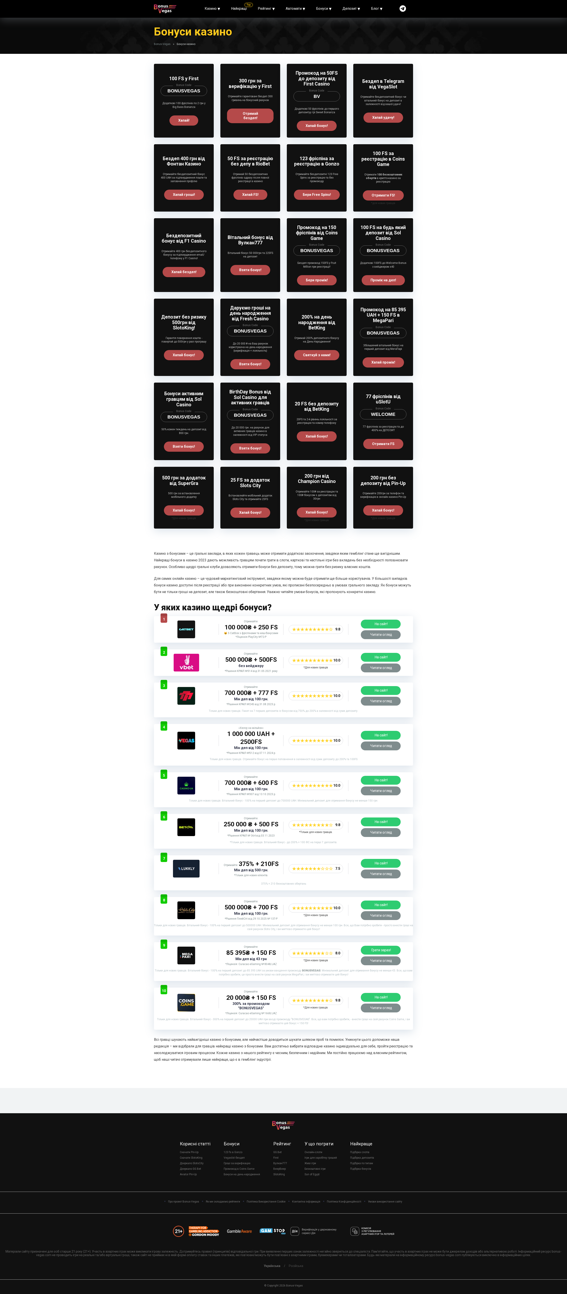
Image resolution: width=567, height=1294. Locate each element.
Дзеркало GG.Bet (190, 1168)
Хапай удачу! (383, 117)
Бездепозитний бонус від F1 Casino (184, 238)
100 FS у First (184, 78)
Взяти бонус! (250, 270)
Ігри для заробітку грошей (321, 1157)
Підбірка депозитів (362, 1157)
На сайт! (381, 624)
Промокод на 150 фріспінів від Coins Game (317, 233)
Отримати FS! (383, 195)
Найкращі (239, 8)
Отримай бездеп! (250, 115)
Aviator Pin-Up (188, 1174)
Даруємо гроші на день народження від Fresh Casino (250, 313)
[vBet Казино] (186, 670)
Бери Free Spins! (317, 195)
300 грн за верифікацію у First (250, 83)
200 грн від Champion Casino (317, 478)
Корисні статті (195, 1143)
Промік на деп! (383, 280)
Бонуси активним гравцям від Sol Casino (183, 399)
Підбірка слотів (359, 1152)
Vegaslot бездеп (234, 1157)
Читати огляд (381, 634)
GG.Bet (277, 1152)
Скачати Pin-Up (189, 1152)
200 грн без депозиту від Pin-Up (383, 480)
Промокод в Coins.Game (239, 1168)
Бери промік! (317, 280)
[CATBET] (186, 637)
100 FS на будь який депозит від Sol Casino (383, 233)
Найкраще (361, 1143)
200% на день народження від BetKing (316, 322)
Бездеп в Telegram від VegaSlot (383, 84)
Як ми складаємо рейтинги (223, 1201)
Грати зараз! (381, 950)
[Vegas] (186, 748)
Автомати (294, 8)
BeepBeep (279, 1168)
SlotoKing (279, 1174)
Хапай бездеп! (183, 272)
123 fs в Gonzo (233, 1152)
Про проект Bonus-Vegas (183, 1201)
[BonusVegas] (165, 7)
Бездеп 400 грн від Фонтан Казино (184, 161)
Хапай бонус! (317, 126)
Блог (375, 8)
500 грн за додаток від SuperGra (184, 480)
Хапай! (183, 120)
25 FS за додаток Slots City (250, 482)
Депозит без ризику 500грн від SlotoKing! (183, 322)
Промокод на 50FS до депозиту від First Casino (317, 78)
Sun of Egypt (312, 1174)
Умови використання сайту (385, 1201)
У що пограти (319, 1143)
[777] (186, 703)
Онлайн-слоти (313, 1152)
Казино (211, 8)
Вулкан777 (280, 1163)
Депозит (349, 8)
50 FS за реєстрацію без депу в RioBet (250, 161)
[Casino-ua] (186, 793)
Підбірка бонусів (360, 1168)
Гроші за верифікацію (237, 1163)
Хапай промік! (383, 362)
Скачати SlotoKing (191, 1157)
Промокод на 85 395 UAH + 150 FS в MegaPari (383, 315)
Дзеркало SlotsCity (192, 1163)
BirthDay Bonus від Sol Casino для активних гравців (250, 397)
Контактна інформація (306, 1201)
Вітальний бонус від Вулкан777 (250, 240)
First (276, 1157)
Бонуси (322, 8)
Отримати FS (383, 444)
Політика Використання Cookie (266, 1201)
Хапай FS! (250, 195)
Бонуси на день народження (242, 1174)
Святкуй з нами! (316, 355)
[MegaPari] (186, 963)
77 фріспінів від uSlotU (383, 399)
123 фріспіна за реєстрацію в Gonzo (316, 161)
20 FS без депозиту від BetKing (317, 406)
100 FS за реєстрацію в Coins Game (383, 159)
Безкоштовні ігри (315, 1168)
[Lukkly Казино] (186, 876)
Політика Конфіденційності (344, 1201)
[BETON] (186, 835)
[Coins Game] (186, 1010)
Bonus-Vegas (162, 44)
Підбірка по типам (361, 1163)
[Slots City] (186, 918)
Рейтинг (264, 8)
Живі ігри (310, 1163)
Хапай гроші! (184, 195)
